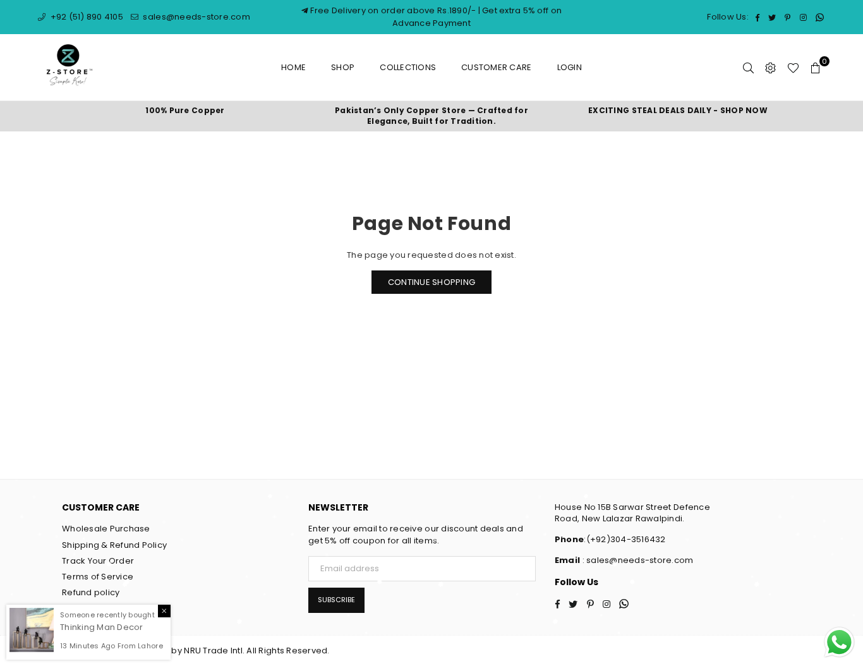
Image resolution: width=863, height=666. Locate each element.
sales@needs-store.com (195, 17)
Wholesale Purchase (106, 529)
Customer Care (496, 67)
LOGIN (569, 67)
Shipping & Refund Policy (114, 545)
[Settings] (770, 67)
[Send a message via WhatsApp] (839, 642)
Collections (408, 67)
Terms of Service (97, 577)
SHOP (342, 67)
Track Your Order (98, 561)
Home (293, 67)
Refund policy (90, 592)
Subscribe (336, 600)
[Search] (748, 67)
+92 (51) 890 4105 (85, 17)
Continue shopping (431, 282)
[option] (185, 111)
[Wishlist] (793, 67)
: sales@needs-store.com (636, 560)
